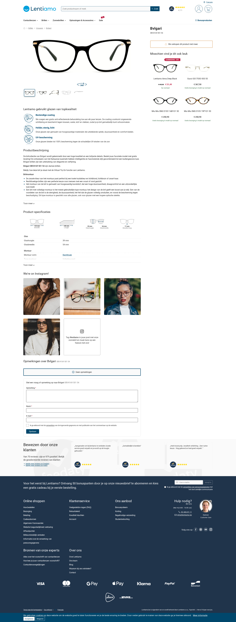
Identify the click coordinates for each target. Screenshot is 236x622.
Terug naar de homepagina (32, 610)
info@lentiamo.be (184, 515)
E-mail (29, 416)
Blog (71, 564)
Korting (118, 511)
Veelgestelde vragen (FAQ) (80, 507)
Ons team (73, 560)
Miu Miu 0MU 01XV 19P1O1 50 (197, 111)
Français (209, 2)
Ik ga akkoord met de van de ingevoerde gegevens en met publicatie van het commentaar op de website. (73, 425)
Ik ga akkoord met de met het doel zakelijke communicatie (190, 488)
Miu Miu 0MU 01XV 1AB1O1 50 (165, 111)
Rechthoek (67, 255)
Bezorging (27, 511)
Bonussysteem (121, 507)
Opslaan (32, 431)
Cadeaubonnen (29, 519)
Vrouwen (39, 28)
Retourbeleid (74, 511)
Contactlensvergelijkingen (34, 564)
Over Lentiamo (75, 556)
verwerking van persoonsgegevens (196, 487)
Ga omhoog (48, 610)
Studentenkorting (122, 519)
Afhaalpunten (29, 531)
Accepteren (29, 619)
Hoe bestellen (29, 507)
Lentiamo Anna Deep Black (165, 79)
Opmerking (31, 388)
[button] (29, 92)
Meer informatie (200, 615)
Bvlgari (48, 28)
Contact (72, 572)
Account (72, 519)
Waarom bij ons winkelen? (80, 568)
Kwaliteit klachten (76, 515)
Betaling (26, 515)
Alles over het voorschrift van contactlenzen (41, 556)
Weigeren (40, 619)
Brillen (30, 28)
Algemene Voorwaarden (33, 523)
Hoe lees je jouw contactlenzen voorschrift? (41, 560)
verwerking (50, 425)
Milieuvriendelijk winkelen (34, 535)
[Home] (24, 28)
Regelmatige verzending (125, 515)
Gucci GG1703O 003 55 (197, 79)
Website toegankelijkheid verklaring (38, 527)
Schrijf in (208, 482)
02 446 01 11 (186, 512)
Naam (29, 406)
